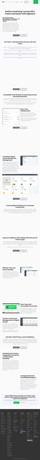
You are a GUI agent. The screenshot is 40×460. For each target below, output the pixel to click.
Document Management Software (9, 440)
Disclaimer (34, 428)
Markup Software (3, 433)
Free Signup (26, 2)
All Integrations (22, 414)
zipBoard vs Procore (29, 438)
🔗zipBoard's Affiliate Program (36, 436)
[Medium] (20, 432)
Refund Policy (35, 421)
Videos (15, 424)
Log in (30, 2)
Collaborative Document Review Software (9, 436)
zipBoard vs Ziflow (29, 423)
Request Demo (36, 2)
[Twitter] (22, 431)
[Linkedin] (24, 431)
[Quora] (22, 432)
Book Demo (16, 402)
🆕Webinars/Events (16, 427)
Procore (21, 423)
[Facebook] (20, 431)
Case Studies (16, 430)
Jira (20, 417)
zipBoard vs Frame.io (29, 429)
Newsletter (15, 429)
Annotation (2, 417)
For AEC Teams (9, 434)
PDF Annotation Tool (3, 429)
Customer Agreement (36, 432)
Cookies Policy (35, 424)
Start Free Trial (23, 402)
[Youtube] (23, 431)
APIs (20, 428)
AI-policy (34, 434)
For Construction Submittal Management (9, 423)
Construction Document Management (9, 427)
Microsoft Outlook (22, 420)
